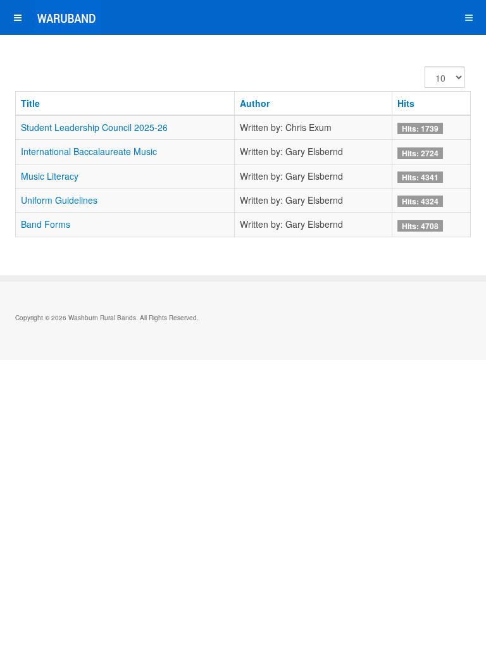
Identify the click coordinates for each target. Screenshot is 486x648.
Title (30, 103)
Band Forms (45, 224)
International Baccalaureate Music (89, 151)
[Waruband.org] (50, 17)
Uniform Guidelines (59, 200)
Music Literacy (49, 176)
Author (255, 103)
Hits (405, 103)
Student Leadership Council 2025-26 (94, 127)
